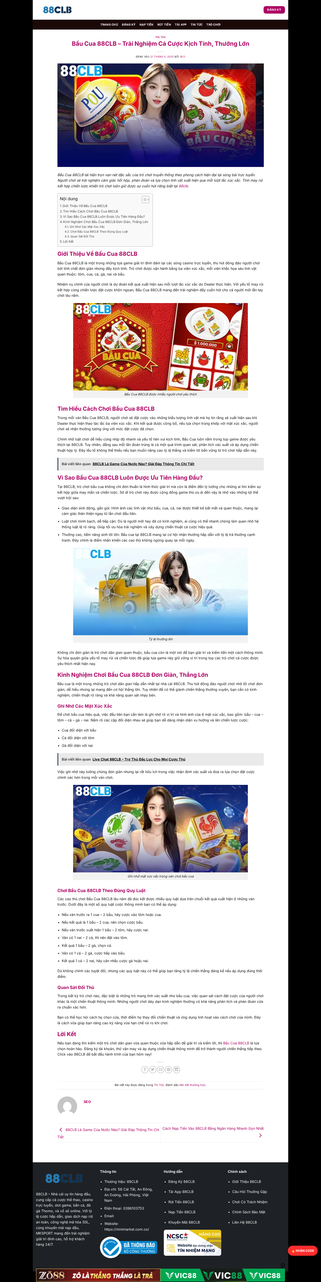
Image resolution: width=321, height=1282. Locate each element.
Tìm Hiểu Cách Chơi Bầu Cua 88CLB (90, 211)
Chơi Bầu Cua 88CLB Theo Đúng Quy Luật (99, 231)
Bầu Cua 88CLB (236, 1043)
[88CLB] (58, 10)
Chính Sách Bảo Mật (248, 1212)
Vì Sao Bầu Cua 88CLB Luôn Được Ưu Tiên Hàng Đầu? (104, 216)
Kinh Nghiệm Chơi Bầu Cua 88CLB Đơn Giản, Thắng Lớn (105, 222)
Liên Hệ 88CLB (244, 1222)
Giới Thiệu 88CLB (246, 1181)
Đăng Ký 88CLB (181, 1181)
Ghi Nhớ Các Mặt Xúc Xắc (87, 226)
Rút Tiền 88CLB (181, 1202)
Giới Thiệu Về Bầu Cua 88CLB (84, 206)
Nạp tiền (147, 24)
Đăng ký (129, 24)
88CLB (41, 1194)
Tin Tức (197, 24)
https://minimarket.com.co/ (126, 1229)
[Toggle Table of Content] (143, 199)
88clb (183, 186)
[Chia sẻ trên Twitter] (152, 1069)
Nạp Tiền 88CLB (181, 1212)
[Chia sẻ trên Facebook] (144, 1069)
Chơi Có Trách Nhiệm (250, 1202)
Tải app (181, 24)
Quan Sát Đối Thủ (82, 236)
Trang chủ (109, 24)
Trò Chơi (213, 24)
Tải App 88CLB (180, 1191)
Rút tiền (164, 24)
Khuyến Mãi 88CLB (184, 1222)
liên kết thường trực (192, 1085)
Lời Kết (68, 241)
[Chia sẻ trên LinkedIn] (176, 1069)
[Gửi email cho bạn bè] (160, 1069)
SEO (182, 56)
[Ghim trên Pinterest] (168, 1069)
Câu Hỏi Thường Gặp (249, 1191)
